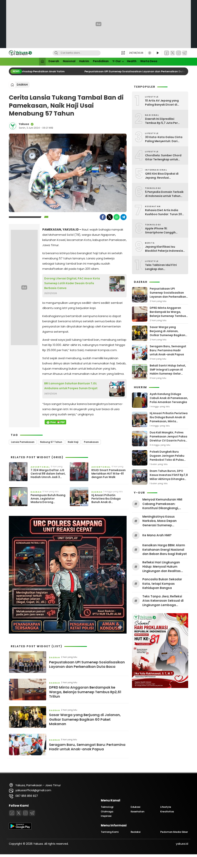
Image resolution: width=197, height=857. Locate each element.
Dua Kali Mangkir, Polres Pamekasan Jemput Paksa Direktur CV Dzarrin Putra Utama (168, 438)
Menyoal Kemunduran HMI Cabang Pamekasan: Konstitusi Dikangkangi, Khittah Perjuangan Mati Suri (164, 504)
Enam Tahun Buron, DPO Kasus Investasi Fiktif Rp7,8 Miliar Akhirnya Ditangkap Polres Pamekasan (169, 477)
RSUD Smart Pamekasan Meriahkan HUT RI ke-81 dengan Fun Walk (108, 473)
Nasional (69, 61)
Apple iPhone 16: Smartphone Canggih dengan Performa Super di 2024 (163, 231)
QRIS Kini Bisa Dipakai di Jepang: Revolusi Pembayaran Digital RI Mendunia (162, 176)
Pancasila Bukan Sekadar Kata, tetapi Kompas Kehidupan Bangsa (162, 583)
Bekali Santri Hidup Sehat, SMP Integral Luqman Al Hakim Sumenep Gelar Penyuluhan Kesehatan (168, 372)
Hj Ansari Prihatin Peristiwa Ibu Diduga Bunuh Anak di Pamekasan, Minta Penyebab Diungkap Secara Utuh (106, 498)
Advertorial (40, 466)
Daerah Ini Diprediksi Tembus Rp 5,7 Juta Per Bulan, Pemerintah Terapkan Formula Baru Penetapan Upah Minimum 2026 (165, 121)
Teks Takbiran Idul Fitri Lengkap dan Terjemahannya (161, 267)
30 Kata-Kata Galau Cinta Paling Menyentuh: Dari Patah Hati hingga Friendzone (163, 139)
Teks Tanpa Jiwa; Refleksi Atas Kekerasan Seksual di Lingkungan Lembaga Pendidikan (163, 600)
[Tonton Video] (157, 53)
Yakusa (24, 124)
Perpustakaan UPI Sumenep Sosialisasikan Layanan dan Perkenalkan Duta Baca (132, 71)
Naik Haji (73, 442)
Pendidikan (101, 61)
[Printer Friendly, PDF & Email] (55, 422)
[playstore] (20, 828)
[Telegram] (184, 53)
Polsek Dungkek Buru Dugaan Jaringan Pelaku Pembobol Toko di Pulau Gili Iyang (167, 458)
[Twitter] (172, 53)
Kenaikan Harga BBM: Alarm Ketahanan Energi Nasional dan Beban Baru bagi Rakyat (164, 549)
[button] (124, 53)
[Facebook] (166, 53)
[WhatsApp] (117, 217)
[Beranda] (42, 62)
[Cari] (56, 53)
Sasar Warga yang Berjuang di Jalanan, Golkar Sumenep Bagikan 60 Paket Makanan (85, 719)
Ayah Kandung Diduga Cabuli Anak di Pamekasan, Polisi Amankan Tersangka (169, 398)
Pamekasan (91, 442)
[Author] (12, 126)
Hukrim (84, 61)
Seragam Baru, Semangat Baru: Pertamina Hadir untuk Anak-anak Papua (87, 746)
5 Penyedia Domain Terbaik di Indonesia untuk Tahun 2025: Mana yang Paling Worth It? (164, 194)
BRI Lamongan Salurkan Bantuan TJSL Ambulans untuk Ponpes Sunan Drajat (71, 385)
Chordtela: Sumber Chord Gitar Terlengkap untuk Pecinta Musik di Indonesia (164, 157)
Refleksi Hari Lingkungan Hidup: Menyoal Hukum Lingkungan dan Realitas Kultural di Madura (161, 566)
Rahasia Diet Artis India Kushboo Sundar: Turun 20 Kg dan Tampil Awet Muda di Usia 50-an (165, 212)
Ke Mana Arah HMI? (157, 535)
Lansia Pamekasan (22, 442)
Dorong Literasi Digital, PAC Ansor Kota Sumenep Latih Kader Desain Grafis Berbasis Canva (72, 283)
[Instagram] (178, 53)
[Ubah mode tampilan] (149, 53)
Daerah (53, 61)
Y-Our (117, 61)
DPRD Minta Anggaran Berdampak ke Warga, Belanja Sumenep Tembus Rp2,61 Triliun (85, 692)
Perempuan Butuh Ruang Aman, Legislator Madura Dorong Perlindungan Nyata (48, 498)
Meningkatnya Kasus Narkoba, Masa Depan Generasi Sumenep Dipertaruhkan (159, 521)
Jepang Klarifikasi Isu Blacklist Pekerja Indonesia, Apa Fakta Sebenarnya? (164, 249)
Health (131, 61)
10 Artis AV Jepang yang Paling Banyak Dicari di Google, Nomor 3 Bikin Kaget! (162, 103)
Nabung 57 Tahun (51, 442)
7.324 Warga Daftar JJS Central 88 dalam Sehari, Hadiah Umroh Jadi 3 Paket (48, 473)
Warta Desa (148, 61)
